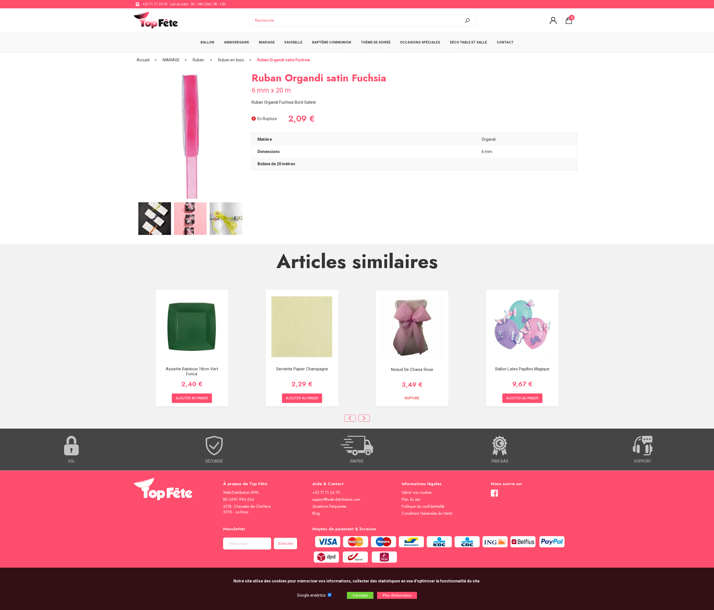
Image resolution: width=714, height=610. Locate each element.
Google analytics (311, 595)
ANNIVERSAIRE (236, 42)
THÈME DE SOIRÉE (375, 42)
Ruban (199, 60)
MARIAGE (267, 42)
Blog (316, 513)
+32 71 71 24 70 (155, 4)
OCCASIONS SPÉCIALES (420, 42)
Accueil (143, 60)
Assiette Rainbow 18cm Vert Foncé (192, 371)
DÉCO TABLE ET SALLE (468, 42)
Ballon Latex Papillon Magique (522, 368)
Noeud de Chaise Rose (412, 369)
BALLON (207, 42)
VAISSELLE (293, 42)
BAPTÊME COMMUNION (331, 42)
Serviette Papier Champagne (302, 368)
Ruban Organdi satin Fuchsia (283, 60)
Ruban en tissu (231, 60)
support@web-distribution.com (336, 499)
